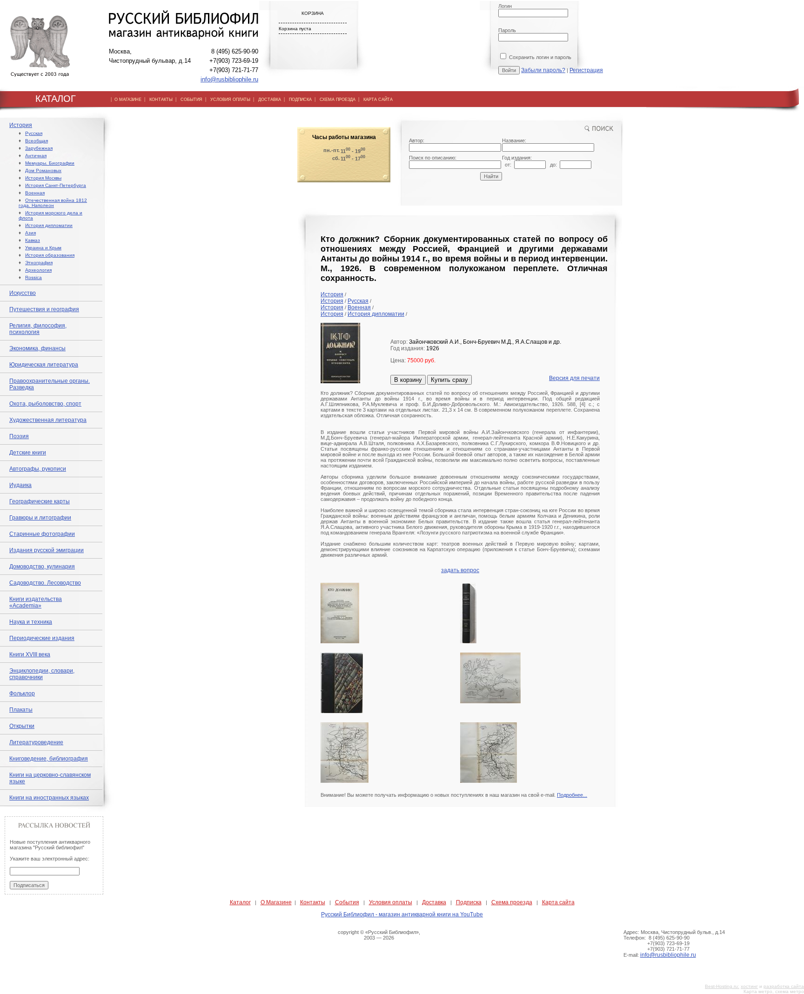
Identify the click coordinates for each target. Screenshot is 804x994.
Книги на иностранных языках (49, 797)
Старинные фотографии (42, 534)
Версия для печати (574, 378)
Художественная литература (48, 420)
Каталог (240, 902)
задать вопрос (460, 570)
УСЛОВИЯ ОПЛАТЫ (230, 99)
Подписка (469, 902)
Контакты (312, 902)
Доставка (434, 902)
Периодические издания (41, 638)
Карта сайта (558, 902)
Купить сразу (449, 379)
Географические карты (39, 501)
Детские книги (27, 452)
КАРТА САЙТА (378, 99)
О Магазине (276, 902)
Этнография (39, 262)
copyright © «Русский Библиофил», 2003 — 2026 (379, 935)
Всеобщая (36, 140)
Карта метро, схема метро (774, 991)
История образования (49, 255)
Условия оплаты (390, 902)
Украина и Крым (43, 247)
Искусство (22, 293)
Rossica (33, 277)
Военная (35, 192)
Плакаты (21, 710)
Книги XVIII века (29, 654)
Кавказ (32, 240)
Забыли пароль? (543, 70)
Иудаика (20, 485)
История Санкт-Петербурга (55, 185)
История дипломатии (49, 225)
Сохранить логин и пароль (539, 57)
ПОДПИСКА (300, 99)
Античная (36, 155)
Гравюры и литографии (40, 517)
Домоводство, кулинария (42, 566)
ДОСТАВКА (269, 99)
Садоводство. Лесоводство (45, 583)
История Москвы (43, 177)
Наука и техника (30, 622)
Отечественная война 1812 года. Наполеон (53, 203)
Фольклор (22, 693)
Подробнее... (572, 795)
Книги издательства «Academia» (35, 602)
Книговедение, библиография (48, 758)
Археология (38, 270)
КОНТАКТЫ (161, 99)
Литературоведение (36, 742)
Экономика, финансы (37, 348)
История (20, 125)
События (347, 902)
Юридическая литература (43, 364)
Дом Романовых (43, 170)
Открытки (21, 726)
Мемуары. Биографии (49, 163)
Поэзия (19, 436)
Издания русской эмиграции (46, 550)
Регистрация (586, 70)
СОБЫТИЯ (191, 99)
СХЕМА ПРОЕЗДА (337, 99)
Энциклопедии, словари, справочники (41, 673)
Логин (505, 6)
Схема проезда (511, 902)
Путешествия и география (44, 309)
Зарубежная (39, 148)
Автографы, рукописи (37, 469)
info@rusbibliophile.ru (229, 79)
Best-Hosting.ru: (722, 986)
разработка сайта (784, 986)
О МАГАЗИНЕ (127, 99)
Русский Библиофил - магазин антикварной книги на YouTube (402, 914)
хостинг (749, 986)
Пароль (507, 30)
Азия (30, 232)
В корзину (408, 379)
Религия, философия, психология (38, 328)
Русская (33, 133)
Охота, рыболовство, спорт (45, 403)
